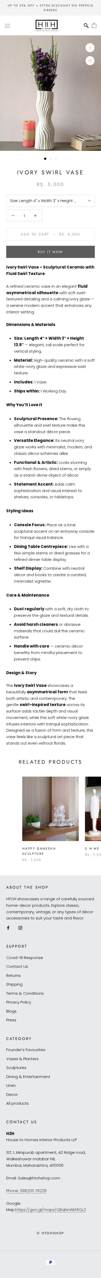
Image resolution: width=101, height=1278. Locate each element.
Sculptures (16, 1067)
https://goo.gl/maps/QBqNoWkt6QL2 (50, 1209)
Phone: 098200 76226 (26, 1190)
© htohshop (50, 1233)
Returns (13, 975)
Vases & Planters (22, 1058)
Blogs (11, 1011)
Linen (11, 1085)
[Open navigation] (7, 26)
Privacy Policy (18, 1002)
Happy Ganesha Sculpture (39, 851)
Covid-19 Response (24, 957)
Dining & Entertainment (28, 1076)
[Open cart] (94, 25)
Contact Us (17, 966)
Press (11, 1020)
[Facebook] (8, 927)
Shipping (14, 984)
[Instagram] (20, 927)
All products (17, 1103)
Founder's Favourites (25, 1049)
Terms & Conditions (25, 993)
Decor (12, 1094)
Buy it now (50, 251)
